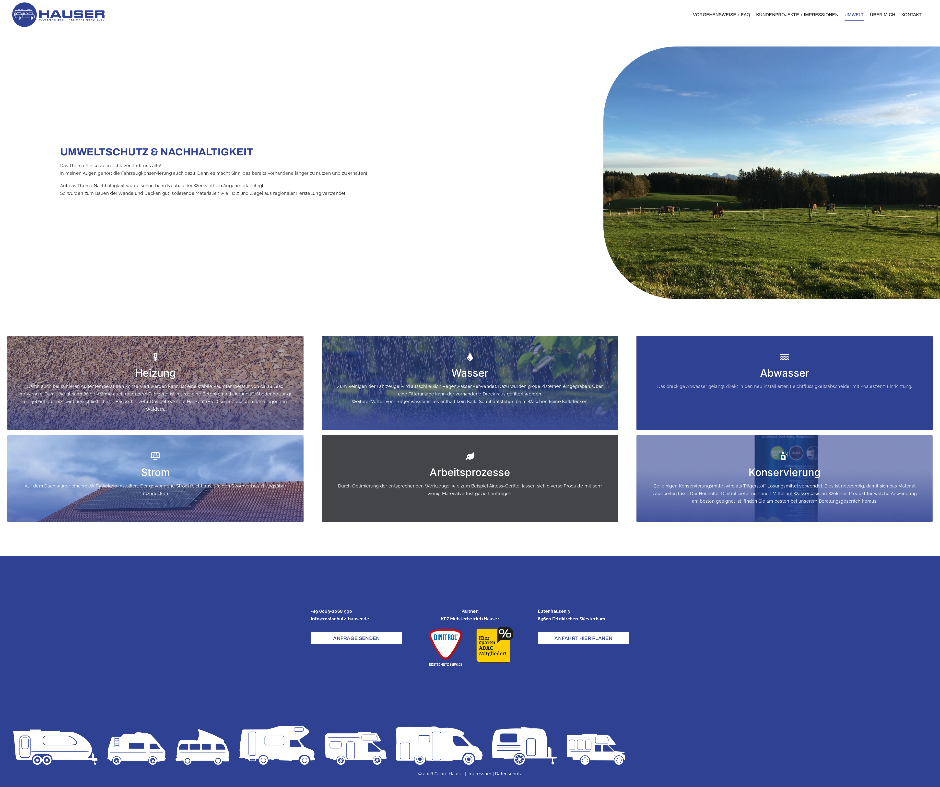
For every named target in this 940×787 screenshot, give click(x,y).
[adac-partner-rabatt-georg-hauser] (494, 629)
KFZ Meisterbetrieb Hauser (470, 618)
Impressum (479, 773)
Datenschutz (508, 773)
